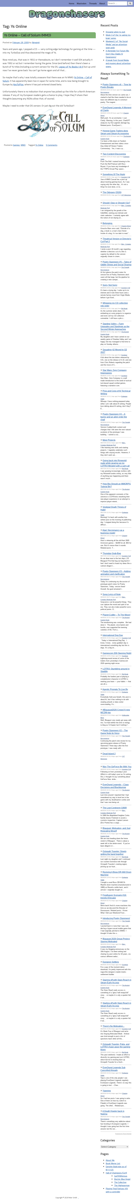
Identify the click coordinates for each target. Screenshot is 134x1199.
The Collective (120, 1182)
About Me (110, 1160)
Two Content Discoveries (114, 154)
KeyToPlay (18, 84)
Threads (93, 3)
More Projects (109, 440)
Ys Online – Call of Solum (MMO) (27, 35)
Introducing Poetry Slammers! (116, 918)
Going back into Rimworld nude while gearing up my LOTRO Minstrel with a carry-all (115, 463)
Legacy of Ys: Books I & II (71, 67)
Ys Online (39, 145)
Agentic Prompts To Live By (115, 689)
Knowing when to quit (115, 31)
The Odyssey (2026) (112, 192)
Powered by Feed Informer (123, 1133)
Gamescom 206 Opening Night (117, 653)
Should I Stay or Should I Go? (116, 203)
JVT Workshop (126, 195)
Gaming (16, 145)
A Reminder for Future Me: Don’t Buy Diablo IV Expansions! (117, 54)
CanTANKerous (120, 1176)
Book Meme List (113, 1163)
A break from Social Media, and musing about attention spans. (118, 63)
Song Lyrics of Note (112, 594)
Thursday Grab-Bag (112, 553)
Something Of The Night (114, 174)
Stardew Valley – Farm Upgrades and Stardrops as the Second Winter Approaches (114, 326)
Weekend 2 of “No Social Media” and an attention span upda (117, 44)
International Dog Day (113, 635)
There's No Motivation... (113, 1026)
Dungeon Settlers (111, 962)
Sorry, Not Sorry (110, 285)
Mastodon (81, 3)
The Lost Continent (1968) (115, 808)
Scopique (124, 355)
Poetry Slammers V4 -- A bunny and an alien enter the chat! (113, 417)
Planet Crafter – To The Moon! (116, 615)
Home (71, 3)
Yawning (107, 1090)
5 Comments (51, 145)
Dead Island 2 (109, 753)
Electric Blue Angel (122, 1179)
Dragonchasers (67, 15)
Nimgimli (36, 42)
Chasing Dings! (126, 226)
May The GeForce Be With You (117, 766)
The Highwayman (122, 1185)
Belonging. (108, 223)
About (102, 3)
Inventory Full (125, 177)
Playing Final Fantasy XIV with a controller (117, 1190)
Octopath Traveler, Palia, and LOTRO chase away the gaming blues (115, 1047)
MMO (23, 145)
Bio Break (124, 308)
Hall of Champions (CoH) (116, 1172)
